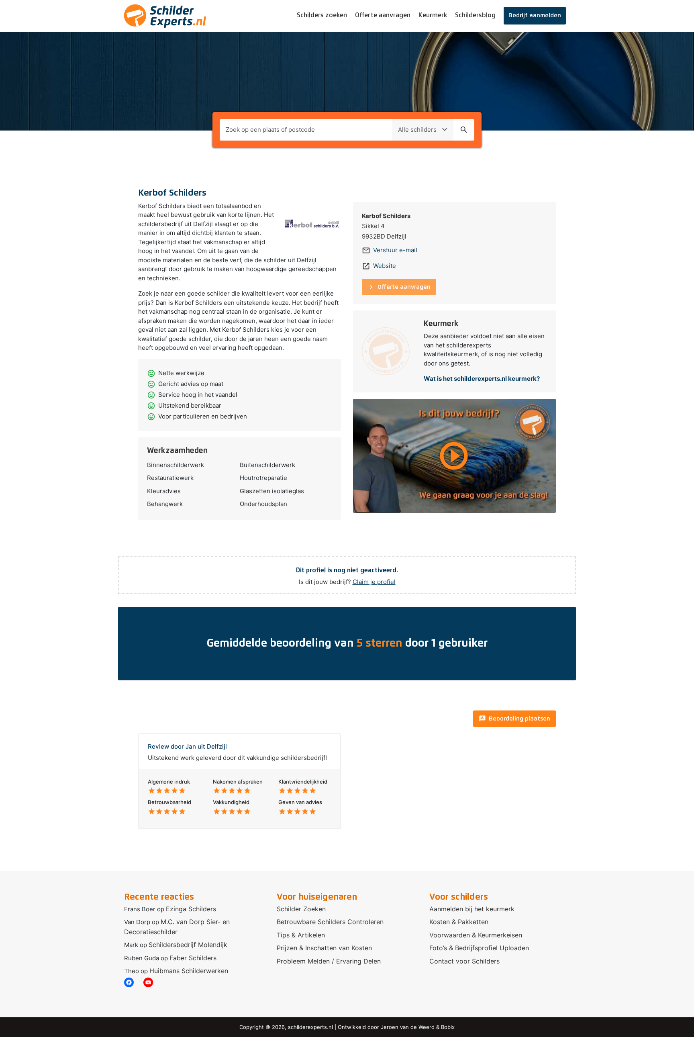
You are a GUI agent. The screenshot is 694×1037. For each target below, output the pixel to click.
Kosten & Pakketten (458, 922)
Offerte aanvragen (382, 15)
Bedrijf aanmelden (534, 15)
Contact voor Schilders (464, 961)
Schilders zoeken (322, 15)
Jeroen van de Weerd (408, 1027)
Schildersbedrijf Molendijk (188, 945)
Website (384, 265)
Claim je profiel (374, 582)
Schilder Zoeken (301, 909)
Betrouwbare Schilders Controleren (330, 922)
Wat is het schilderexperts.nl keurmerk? (482, 378)
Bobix (448, 1027)
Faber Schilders (192, 958)
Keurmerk (432, 15)
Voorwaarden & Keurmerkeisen (475, 935)
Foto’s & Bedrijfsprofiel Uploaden (479, 948)
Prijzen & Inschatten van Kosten (324, 948)
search (463, 129)
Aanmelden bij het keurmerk (471, 909)
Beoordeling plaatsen (514, 718)
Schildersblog (475, 15)
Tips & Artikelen (301, 935)
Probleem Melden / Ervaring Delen (329, 961)
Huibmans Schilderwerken (188, 971)
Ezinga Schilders (191, 909)
